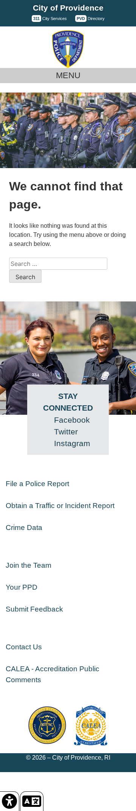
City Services (50, 18)
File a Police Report (37, 484)
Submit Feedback (34, 609)
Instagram (72, 443)
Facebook (72, 420)
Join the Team (28, 565)
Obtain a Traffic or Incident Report (60, 506)
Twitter (66, 431)
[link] (9, 801)
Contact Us (24, 647)
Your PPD (21, 587)
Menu (68, 75)
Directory (91, 18)
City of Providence (68, 7)
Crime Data (24, 527)
